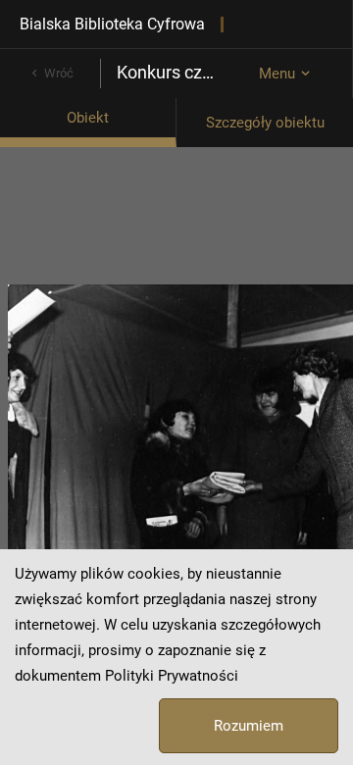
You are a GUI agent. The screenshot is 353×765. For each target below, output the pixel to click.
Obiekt (88, 118)
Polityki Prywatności (171, 676)
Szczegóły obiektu (265, 122)
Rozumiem (248, 726)
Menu (277, 73)
